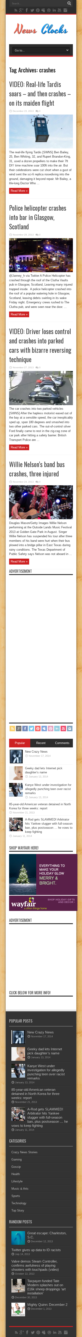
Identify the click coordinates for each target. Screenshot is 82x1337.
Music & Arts (19, 1188)
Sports (15, 1196)
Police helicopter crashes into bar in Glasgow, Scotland (37, 217)
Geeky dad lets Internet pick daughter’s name (44, 1051)
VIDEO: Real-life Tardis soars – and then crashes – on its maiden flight (40, 93)
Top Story (17, 1210)
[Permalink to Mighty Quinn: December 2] (18, 1315)
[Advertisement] (43, 645)
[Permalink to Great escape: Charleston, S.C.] (18, 1243)
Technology (18, 1203)
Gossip (16, 1166)
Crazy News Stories (24, 1152)
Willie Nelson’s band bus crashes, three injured (37, 469)
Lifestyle (17, 1181)
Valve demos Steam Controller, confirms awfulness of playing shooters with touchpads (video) (35, 1265)
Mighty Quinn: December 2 (47, 1304)
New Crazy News (36, 751)
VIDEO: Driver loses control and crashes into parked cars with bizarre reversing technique (40, 345)
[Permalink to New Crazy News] (16, 762)
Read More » (19, 190)
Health (15, 1174)
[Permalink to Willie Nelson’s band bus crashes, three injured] (41, 518)
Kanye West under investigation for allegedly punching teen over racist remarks (48, 789)
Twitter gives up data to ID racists (36, 1250)
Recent (41, 743)
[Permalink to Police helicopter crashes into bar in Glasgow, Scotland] (41, 271)
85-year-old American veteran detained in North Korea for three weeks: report (35, 1094)
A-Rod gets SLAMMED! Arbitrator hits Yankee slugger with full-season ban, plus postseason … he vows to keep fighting (39, 1117)
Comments (62, 743)
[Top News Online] (41, 32)
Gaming (16, 1159)
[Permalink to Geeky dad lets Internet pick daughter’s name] (16, 779)
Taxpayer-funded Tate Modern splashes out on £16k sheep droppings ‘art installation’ (46, 1287)
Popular (20, 743)
